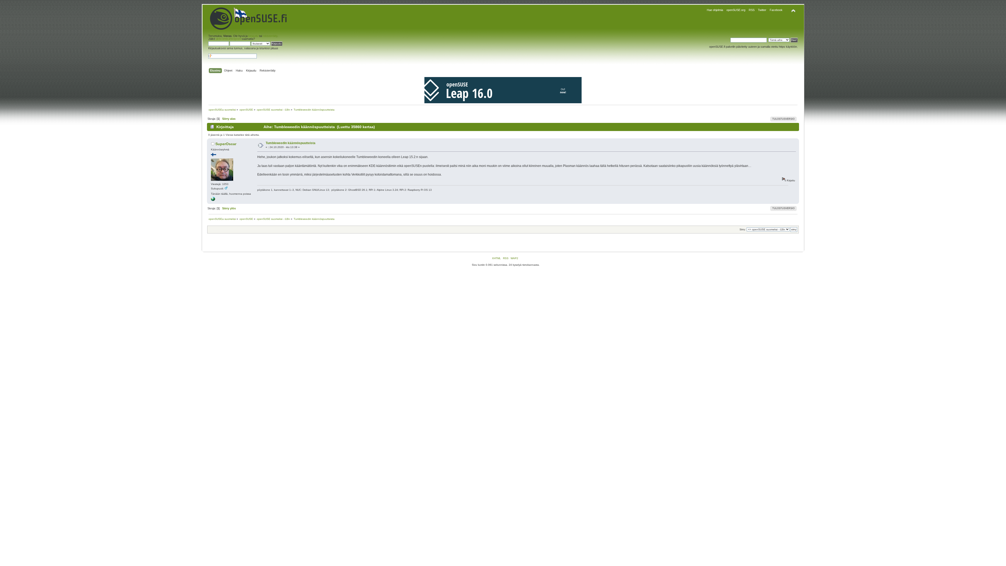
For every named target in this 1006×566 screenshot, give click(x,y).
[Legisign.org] (213, 200)
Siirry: (743, 229)
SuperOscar (225, 144)
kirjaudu (253, 35)
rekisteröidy (270, 35)
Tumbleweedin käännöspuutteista (290, 143)
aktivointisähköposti (228, 38)
